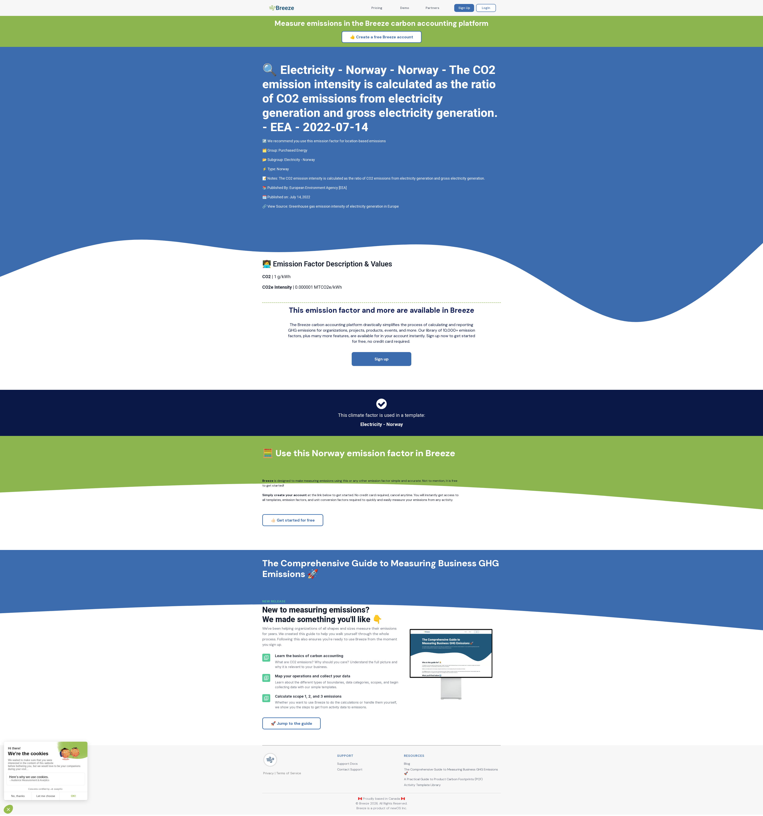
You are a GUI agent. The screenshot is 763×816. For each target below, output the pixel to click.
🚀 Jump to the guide (291, 723)
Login (486, 8)
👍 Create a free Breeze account (381, 37)
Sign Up (464, 8)
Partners (432, 8)
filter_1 (266, 657)
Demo (404, 8)
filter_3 (266, 698)
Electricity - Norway (381, 424)
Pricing (376, 8)
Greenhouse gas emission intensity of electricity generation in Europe (344, 206)
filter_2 (266, 678)
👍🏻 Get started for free (293, 520)
